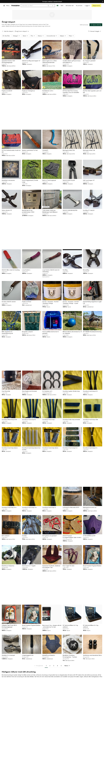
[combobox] (35, 5)
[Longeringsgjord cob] (31, 644)
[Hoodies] (31, 524)
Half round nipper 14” (89, 180)
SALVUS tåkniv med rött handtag (11, 270)
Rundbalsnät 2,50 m (47, 90)
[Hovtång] (72, 258)
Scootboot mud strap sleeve (10, 448)
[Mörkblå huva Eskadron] (52, 644)
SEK (62, 5)
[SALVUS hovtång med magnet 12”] (31, 49)
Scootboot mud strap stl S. (90, 391)
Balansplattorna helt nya (89, 507)
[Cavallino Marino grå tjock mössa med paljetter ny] (72, 49)
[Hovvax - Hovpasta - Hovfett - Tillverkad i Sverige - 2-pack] (72, 290)
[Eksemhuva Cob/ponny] (11, 554)
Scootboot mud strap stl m (9, 507)
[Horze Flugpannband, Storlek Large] (31, 169)
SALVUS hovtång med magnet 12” (31, 60)
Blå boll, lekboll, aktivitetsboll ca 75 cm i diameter (72, 332)
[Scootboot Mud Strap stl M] (11, 408)
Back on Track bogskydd (49, 180)
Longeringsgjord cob (27, 655)
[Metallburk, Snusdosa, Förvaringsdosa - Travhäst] (72, 644)
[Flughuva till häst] (31, 290)
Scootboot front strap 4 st (70, 448)
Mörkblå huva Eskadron (48, 655)
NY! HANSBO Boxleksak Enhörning (92, 331)
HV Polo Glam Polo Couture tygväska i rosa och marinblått (71, 91)
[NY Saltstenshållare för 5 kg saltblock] (72, 614)
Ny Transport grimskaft (89, 60)
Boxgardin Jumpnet (27, 331)
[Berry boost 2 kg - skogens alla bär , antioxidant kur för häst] (52, 614)
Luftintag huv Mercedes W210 (71, 507)
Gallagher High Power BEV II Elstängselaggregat (9, 626)
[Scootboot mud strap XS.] (31, 408)
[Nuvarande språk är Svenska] (57, 5)
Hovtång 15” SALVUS (88, 210)
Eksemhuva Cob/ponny (8, 565)
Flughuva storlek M (7, 90)
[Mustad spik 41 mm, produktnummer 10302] (31, 199)
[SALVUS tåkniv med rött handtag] (11, 258)
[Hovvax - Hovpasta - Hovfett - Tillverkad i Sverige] (52, 290)
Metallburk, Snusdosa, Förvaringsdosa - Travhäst (70, 656)
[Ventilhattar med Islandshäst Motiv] (92, 644)
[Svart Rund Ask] (11, 380)
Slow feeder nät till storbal (29, 391)
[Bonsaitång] (92, 258)
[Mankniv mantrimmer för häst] (31, 139)
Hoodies (24, 535)
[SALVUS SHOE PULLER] (72, 169)
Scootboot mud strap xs (49, 507)
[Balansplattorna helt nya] (92, 496)
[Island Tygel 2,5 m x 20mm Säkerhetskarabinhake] (52, 49)
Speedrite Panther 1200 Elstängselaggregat (8, 61)
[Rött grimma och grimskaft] (52, 524)
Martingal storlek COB (69, 150)
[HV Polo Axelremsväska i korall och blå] (11, 139)
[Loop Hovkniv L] (31, 258)
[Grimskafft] (52, 139)
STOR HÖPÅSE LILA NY (89, 535)
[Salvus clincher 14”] (11, 199)
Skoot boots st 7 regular (29, 565)
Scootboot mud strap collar (90, 419)
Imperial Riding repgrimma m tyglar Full (92, 302)
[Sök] (48, 5)
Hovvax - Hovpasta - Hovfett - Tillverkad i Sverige (50, 302)
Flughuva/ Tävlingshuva (28, 90)
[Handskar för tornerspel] (11, 644)
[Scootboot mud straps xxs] (31, 496)
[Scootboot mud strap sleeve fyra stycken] (31, 436)
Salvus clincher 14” (7, 210)
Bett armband (5, 535)
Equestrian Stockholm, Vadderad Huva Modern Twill (51, 566)
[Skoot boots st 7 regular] (31, 554)
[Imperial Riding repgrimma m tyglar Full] (92, 290)
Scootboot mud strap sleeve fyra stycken (31, 448)
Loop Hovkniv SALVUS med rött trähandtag (50, 270)
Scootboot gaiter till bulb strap (71, 391)
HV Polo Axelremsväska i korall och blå (11, 151)
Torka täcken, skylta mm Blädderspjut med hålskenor (50, 211)
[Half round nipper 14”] (92, 169)
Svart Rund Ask (6, 391)
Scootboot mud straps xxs (29, 507)
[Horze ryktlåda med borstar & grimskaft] (52, 320)
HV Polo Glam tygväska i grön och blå (92, 91)
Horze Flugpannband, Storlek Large (30, 181)
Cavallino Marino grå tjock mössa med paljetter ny (71, 61)
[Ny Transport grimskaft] (92, 49)
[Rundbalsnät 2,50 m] (52, 79)
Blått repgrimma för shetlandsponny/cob (7, 332)
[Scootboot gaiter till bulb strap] (72, 380)
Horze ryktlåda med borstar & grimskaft (50, 332)
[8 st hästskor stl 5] (52, 380)
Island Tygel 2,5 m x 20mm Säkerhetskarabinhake (49, 61)
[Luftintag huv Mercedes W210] (72, 496)
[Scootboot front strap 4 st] (72, 436)
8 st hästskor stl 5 (47, 391)
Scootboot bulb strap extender (71, 419)
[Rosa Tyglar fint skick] (72, 554)
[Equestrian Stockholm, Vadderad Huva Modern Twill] (52, 554)
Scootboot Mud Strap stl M (9, 419)
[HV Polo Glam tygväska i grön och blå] (92, 79)
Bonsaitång (86, 270)
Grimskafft (45, 150)
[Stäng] (102, 1)
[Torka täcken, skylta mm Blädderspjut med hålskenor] (52, 199)
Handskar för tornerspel (8, 655)
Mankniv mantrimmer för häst (30, 150)
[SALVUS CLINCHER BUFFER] (72, 199)
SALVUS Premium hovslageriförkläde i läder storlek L (72, 536)
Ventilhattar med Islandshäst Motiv (92, 655)
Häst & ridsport (8, 31)
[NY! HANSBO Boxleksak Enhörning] (92, 320)
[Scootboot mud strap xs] (52, 496)
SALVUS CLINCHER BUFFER (70, 210)
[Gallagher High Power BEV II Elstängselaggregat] (11, 614)
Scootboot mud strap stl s (90, 448)
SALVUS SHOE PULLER (69, 180)
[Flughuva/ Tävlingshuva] (31, 79)
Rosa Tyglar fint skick (68, 565)
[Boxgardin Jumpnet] (31, 320)
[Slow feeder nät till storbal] (31, 380)
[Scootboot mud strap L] (52, 408)
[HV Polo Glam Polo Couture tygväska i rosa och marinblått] (72, 79)
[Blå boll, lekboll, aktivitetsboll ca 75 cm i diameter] (72, 320)
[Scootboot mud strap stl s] (92, 436)
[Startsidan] (15, 5)
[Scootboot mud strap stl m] (11, 496)
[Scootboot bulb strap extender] (72, 408)
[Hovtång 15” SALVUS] (92, 199)
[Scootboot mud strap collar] (92, 408)
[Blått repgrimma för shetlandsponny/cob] (11, 320)
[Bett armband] (11, 524)
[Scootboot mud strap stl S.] (92, 380)
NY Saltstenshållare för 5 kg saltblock (70, 626)
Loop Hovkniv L (26, 270)
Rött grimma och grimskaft (49, 535)
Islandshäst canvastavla (8, 180)
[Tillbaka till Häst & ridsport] (2, 31)
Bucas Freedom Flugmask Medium (92, 565)
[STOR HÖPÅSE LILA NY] (92, 524)
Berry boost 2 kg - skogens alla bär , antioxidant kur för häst (51, 626)
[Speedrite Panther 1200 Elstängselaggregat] (11, 49)
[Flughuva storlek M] (11, 79)
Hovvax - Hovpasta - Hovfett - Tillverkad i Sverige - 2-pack (71, 302)
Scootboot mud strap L (48, 419)
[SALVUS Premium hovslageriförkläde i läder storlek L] (72, 524)
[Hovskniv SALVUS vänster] (11, 290)
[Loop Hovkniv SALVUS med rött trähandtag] (52, 258)
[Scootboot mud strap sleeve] (11, 436)
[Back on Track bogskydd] (52, 169)
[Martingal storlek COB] (72, 139)
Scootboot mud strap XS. (29, 419)
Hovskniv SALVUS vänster (9, 301)
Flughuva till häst (26, 301)
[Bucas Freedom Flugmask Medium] (92, 554)
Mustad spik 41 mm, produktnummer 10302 (28, 211)
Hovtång (65, 270)
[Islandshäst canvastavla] (11, 169)
